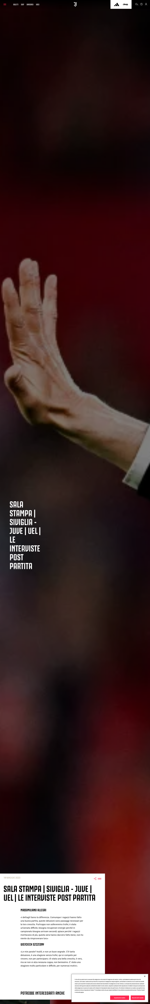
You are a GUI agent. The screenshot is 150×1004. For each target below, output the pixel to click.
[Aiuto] (141, 5)
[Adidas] (116, 4)
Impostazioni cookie (119, 998)
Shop (22, 4)
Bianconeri (30, 4)
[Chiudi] (144, 976)
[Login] (146, 5)
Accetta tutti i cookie (138, 998)
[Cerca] (137, 5)
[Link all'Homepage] (75, 4)
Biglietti (15, 4)
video (37, 4)
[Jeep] (125, 4)
